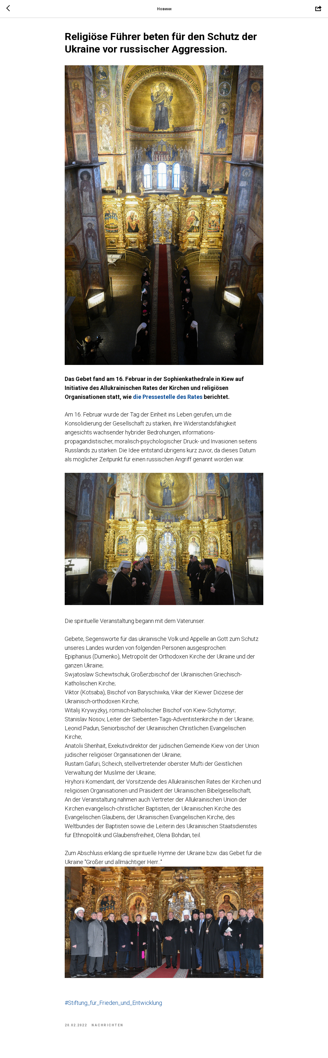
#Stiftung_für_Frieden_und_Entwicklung (113, 1002)
